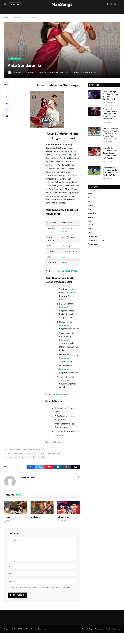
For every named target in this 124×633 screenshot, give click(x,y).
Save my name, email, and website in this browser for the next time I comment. (40, 588)
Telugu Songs (14, 59)
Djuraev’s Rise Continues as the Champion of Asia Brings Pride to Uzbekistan (110, 114)
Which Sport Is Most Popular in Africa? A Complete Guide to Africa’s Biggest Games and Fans (111, 133)
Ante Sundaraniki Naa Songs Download (20, 453)
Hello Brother (63, 517)
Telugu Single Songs (96, 240)
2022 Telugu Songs (13, 450)
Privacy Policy (87, 629)
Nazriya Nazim (38, 457)
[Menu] (5, 4)
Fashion (91, 201)
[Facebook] (6, 91)
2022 (64, 257)
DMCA (108, 629)
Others (90, 225)
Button (15, 4)
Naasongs (63, 155)
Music (90, 221)
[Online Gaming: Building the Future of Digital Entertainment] (94, 94)
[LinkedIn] (6, 103)
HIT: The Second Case (66, 271)
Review (90, 229)
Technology (92, 236)
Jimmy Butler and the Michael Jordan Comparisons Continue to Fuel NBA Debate (111, 153)
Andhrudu (35, 517)
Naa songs (42, 629)
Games (90, 205)
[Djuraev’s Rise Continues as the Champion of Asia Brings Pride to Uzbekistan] (94, 111)
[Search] (119, 4)
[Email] (6, 115)
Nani (64, 228)
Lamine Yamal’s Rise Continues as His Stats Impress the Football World (111, 171)
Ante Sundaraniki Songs (14, 457)
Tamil (90, 233)
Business (91, 198)
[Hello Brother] (68, 507)
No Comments (79, 72)
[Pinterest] (6, 109)
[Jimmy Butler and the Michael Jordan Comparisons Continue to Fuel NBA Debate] (94, 151)
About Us (116, 629)
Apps (90, 194)
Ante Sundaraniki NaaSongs (49, 453)
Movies (90, 217)
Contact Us (99, 629)
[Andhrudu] (42, 507)
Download (64, 325)
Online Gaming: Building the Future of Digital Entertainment (111, 95)
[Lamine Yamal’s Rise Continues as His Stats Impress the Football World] (94, 170)
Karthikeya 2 (62, 394)
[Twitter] (6, 97)
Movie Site (92, 213)
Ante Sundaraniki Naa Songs (35, 450)
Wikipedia (57, 442)
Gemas (90, 209)
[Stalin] (15, 507)
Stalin (7, 517)
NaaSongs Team (21, 72)
